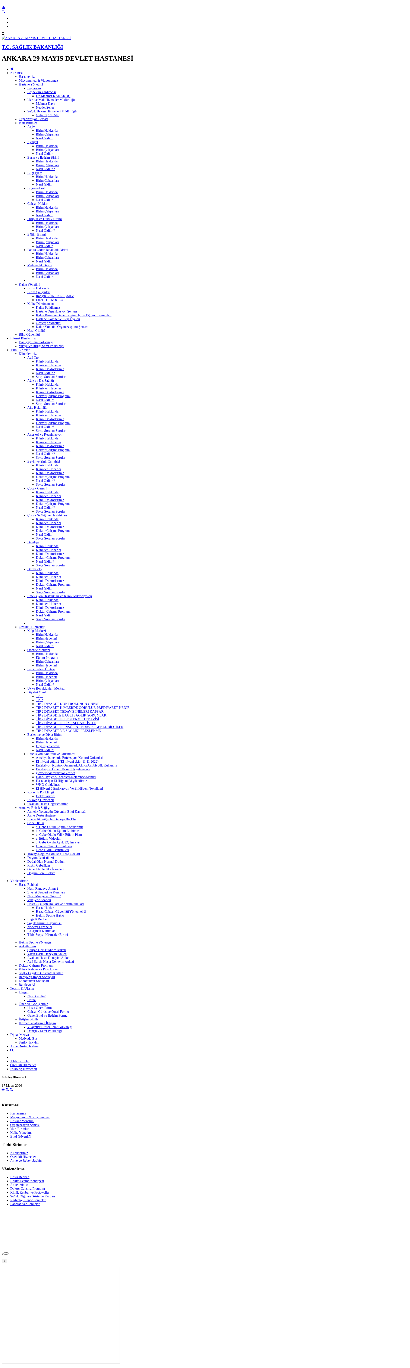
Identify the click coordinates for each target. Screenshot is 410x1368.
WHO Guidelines (48, 784)
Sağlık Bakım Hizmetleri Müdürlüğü (52, 111)
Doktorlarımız (45, 796)
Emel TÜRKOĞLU (49, 300)
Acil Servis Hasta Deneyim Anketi (50, 961)
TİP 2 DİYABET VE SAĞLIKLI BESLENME (68, 731)
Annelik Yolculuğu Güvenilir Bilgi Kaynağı (56, 811)
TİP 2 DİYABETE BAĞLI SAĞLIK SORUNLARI (71, 715)
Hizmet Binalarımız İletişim (37, 1023)
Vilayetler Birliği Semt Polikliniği (41, 346)
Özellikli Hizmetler (31, 627)
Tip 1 (39, 696)
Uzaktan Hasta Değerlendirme (47, 804)
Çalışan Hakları (37, 203)
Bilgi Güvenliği (29, 334)
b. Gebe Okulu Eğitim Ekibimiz (57, 831)
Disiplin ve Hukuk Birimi (44, 219)
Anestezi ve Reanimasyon (44, 434)
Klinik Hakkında (47, 361)
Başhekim (34, 88)
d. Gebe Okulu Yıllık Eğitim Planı (59, 834)
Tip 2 (39, 700)
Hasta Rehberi (28, 884)
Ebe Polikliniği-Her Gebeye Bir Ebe (51, 819)
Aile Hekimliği (37, 407)
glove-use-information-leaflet (55, 773)
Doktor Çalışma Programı (53, 396)
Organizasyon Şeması (33, 119)
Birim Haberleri (46, 638)
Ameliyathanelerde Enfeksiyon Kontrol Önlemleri (69, 757)
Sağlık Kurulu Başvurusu (44, 923)
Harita (31, 1000)
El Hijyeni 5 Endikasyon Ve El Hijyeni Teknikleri (69, 788)
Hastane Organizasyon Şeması (56, 311)
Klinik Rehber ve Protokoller (38, 969)
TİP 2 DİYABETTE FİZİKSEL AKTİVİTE (66, 723)
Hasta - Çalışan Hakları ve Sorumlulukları (55, 904)
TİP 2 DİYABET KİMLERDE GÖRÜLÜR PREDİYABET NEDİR (83, 707)
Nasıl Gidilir (44, 138)
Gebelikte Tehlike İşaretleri (45, 869)
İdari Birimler (28, 123)
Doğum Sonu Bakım (41, 873)
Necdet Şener (45, 107)
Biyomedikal (36, 188)
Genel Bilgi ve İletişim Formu (47, 1015)
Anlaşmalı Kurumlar (41, 931)
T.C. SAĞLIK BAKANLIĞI (32, 47)
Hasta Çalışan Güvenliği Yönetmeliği (61, 911)
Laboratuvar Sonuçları (34, 981)
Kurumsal (16, 73)
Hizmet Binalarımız (23, 338)
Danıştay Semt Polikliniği (36, 342)
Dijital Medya (19, 1034)
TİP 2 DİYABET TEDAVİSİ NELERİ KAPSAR (70, 711)
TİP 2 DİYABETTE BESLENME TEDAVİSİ (67, 719)
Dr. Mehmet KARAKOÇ (53, 96)
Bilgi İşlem (34, 173)
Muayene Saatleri (39, 900)
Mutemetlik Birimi (39, 265)
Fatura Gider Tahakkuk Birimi (47, 250)
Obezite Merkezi (38, 650)
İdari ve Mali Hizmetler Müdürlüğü (51, 100)
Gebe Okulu (35, 823)
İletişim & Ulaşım (22, 988)
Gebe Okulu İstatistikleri (52, 850)
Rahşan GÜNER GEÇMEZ (55, 296)
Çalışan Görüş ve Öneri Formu (48, 1011)
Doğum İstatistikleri (40, 857)
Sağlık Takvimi (29, 1042)
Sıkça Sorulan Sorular (50, 377)
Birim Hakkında (47, 130)
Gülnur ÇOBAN (47, 115)
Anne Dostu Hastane (41, 815)
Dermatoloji (35, 569)
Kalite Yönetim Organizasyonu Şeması (62, 327)
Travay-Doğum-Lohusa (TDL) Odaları (53, 854)
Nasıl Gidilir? (36, 330)
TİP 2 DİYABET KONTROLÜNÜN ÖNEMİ (67, 704)
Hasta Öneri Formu (40, 1008)
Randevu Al (27, 984)
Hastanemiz (27, 76)
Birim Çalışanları (47, 134)
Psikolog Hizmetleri (40, 800)
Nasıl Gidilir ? (45, 169)
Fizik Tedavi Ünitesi (41, 669)
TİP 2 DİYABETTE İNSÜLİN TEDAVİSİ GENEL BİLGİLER (79, 727)
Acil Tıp (33, 357)
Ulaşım (23, 992)
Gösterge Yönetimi (48, 323)
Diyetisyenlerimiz (48, 746)
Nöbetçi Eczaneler (39, 927)
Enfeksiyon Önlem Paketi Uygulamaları (63, 769)
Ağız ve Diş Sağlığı (40, 380)
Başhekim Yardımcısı (41, 92)
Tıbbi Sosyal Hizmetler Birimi (47, 934)
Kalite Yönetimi (29, 284)
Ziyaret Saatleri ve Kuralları (46, 892)
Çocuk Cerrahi (37, 488)
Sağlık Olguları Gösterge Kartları (41, 973)
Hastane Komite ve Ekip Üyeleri (58, 319)
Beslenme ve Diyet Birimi (44, 734)
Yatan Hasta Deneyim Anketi (47, 954)
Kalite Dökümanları (40, 303)
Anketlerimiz (27, 946)
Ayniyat (32, 142)
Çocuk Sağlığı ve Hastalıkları (47, 515)
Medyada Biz (28, 1038)
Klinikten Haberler (48, 365)
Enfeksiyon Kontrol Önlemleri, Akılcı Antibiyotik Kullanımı (76, 765)
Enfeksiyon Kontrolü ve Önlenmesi (51, 754)
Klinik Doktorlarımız (50, 369)
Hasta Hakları (45, 908)
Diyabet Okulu (37, 692)
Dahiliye (33, 542)
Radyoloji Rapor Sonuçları (37, 977)
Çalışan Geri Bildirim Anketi (46, 950)
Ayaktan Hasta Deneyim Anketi (48, 958)
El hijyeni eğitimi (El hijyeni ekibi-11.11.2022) (67, 761)
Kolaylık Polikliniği (40, 792)
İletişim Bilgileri (29, 1019)
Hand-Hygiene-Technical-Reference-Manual (66, 777)
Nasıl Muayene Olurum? (44, 896)
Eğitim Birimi (36, 234)
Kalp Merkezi (36, 630)
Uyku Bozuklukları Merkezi (46, 688)
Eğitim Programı (47, 657)
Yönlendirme (19, 881)
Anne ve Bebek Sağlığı (34, 807)
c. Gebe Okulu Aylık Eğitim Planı (58, 842)
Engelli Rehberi (37, 919)
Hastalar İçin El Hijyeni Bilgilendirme (61, 781)
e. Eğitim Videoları (48, 838)
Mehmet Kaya (45, 103)
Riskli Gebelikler (38, 865)
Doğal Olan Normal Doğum (46, 861)
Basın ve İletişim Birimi (43, 157)
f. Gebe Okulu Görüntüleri (54, 846)
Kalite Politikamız (48, 307)
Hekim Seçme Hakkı (50, 915)
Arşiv (31, 126)
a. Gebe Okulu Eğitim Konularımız (59, 827)
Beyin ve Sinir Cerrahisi (43, 461)
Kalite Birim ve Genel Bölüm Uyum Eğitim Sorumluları (73, 315)
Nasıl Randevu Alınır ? (42, 888)
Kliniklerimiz (28, 353)
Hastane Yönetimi (31, 84)
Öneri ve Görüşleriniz (33, 1004)
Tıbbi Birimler (19, 350)
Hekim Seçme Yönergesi (35, 942)
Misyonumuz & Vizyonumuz (38, 80)
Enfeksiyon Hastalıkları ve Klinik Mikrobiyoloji (59, 596)
